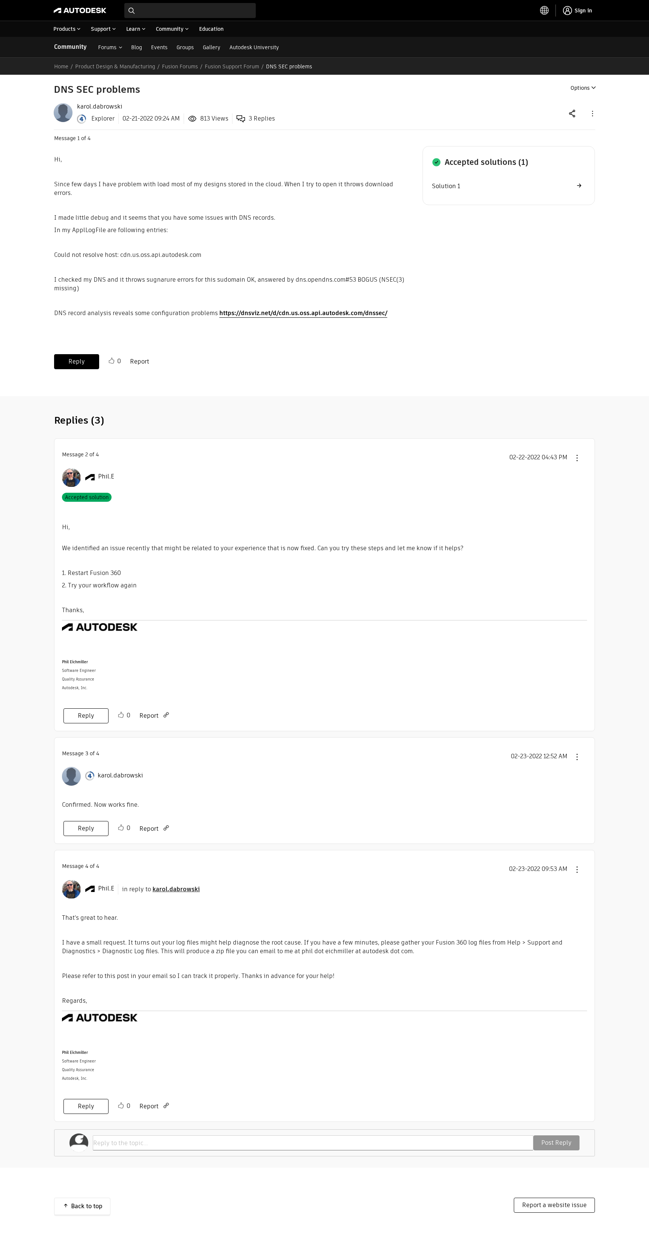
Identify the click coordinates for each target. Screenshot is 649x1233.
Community (70, 46)
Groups (185, 47)
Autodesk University (254, 47)
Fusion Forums (180, 66)
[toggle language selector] (544, 10)
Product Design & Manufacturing (115, 66)
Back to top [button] (87, 1206)
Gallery (211, 47)
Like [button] (111, 361)
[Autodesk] (80, 10)
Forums (107, 47)
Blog (136, 47)
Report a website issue (554, 1205)
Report (139, 361)
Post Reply (556, 1142)
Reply (76, 361)
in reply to (161, 889)
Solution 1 (446, 186)
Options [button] (580, 88)
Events (159, 47)
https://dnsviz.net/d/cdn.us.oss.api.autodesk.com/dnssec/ (303, 313)
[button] (592, 113)
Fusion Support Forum (232, 66)
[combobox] (190, 10)
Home (61, 66)
